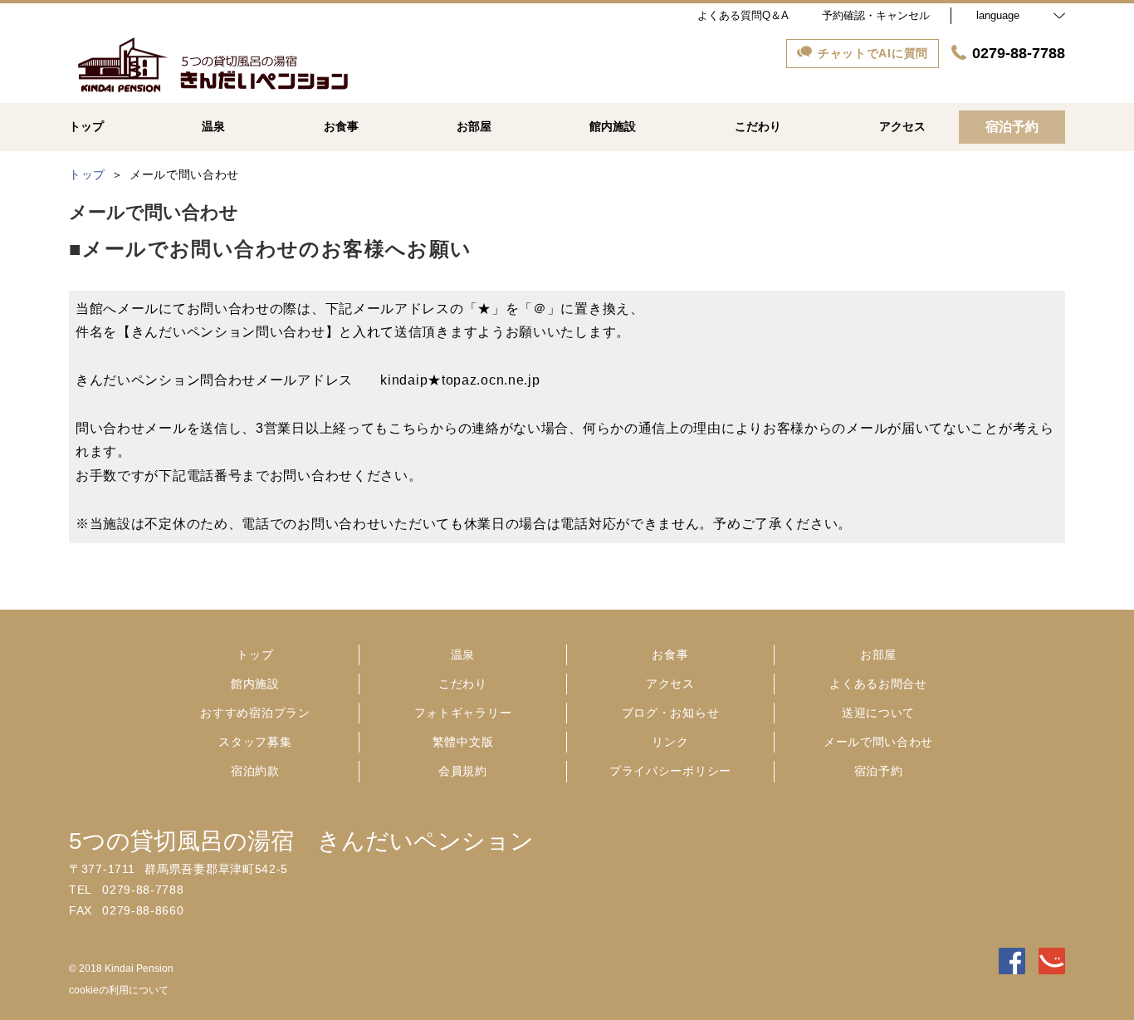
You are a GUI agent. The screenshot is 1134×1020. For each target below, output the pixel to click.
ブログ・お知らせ (671, 712)
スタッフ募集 (254, 741)
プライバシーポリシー (670, 770)
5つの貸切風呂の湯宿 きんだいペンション (301, 841)
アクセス (670, 683)
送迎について (878, 712)
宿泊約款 (255, 770)
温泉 (463, 654)
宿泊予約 (878, 770)
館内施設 (255, 683)
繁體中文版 (463, 741)
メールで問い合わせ (878, 741)
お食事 (670, 654)
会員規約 (462, 770)
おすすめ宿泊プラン (255, 712)
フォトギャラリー (463, 712)
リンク (670, 741)
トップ (255, 654)
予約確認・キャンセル (876, 15)
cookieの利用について (119, 990)
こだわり (462, 683)
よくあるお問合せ (878, 683)
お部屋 (878, 654)
